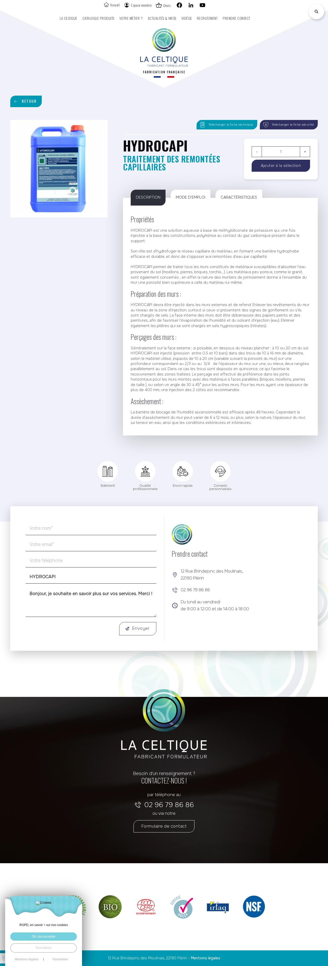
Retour (29, 101)
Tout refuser (43, 948)
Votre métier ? (131, 18)
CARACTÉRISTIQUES (239, 197)
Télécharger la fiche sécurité (293, 124)
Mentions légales (205, 958)
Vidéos (186, 18)
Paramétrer (60, 959)
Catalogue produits (98, 18)
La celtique (68, 18)
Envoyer (141, 628)
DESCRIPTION (148, 197)
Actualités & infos (162, 18)
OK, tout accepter (44, 936)
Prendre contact (236, 18)
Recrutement (207, 18)
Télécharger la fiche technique (230, 124)
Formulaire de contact (164, 826)
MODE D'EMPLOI (190, 197)
